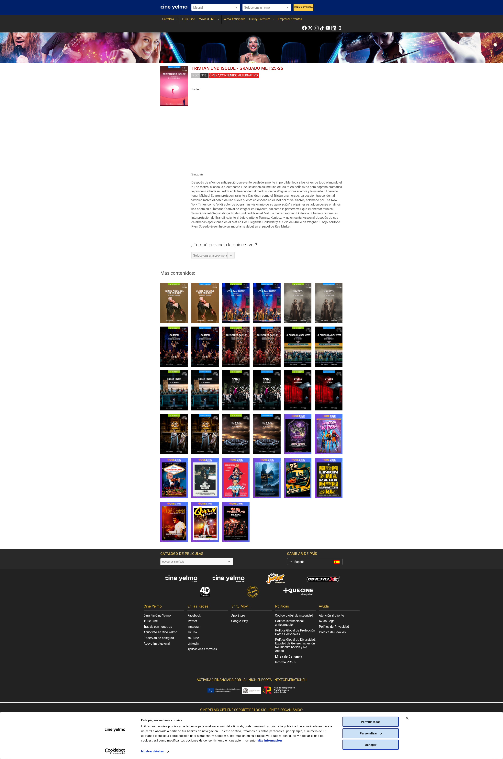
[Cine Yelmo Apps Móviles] (340, 28)
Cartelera (168, 19)
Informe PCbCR (285, 662)
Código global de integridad (294, 615)
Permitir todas (370, 721)
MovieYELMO (207, 19)
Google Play (239, 621)
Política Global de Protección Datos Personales (295, 632)
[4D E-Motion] (204, 592)
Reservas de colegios (159, 638)
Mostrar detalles (152, 751)
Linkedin (193, 643)
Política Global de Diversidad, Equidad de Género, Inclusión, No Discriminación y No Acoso (295, 645)
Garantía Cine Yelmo (157, 615)
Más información (269, 740)
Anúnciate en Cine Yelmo (160, 632)
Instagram (194, 627)
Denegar (370, 744)
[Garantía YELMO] (251, 591)
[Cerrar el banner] (407, 718)
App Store (238, 615)
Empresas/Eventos (290, 19)
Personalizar (368, 733)
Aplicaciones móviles (202, 649)
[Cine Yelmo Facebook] (304, 28)
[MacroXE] (322, 578)
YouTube (193, 638)
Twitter (192, 621)
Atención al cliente (331, 615)
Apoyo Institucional (157, 643)
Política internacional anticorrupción (289, 623)
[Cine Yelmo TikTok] (322, 28)
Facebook (194, 615)
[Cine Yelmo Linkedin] (334, 28)
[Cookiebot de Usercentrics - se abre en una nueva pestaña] (115, 751)
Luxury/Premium (259, 19)
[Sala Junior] (275, 578)
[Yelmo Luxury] (180, 578)
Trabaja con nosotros (158, 627)
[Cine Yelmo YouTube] (328, 28)
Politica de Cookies (332, 632)
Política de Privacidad (334, 627)
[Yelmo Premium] (228, 578)
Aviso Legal (327, 621)
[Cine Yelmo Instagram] (316, 28)
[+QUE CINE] (298, 592)
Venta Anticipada (234, 19)
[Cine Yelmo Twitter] (310, 28)
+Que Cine (188, 19)
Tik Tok (192, 632)
